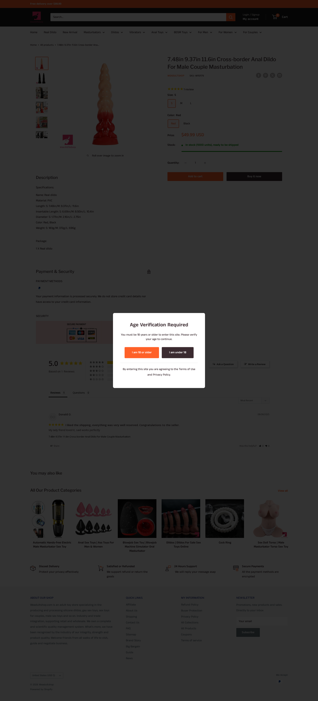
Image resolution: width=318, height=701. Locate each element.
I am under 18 (177, 352)
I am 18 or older (142, 352)
